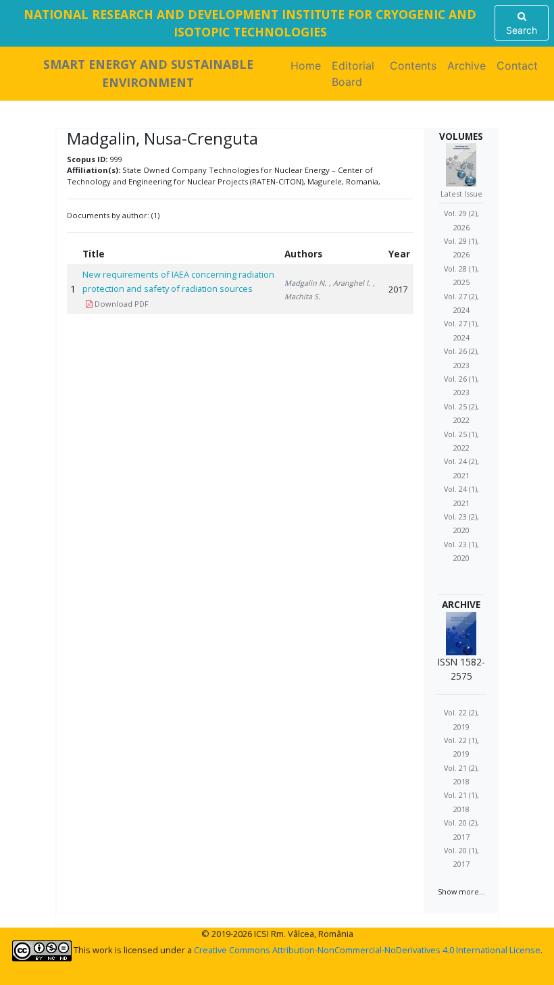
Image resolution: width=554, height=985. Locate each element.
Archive (466, 65)
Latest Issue (461, 193)
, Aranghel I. (349, 283)
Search (521, 30)
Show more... (461, 891)
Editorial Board (353, 74)
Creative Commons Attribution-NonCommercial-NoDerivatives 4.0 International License (367, 950)
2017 (397, 289)
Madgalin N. (305, 283)
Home (308, 65)
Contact (517, 65)
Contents (413, 65)
